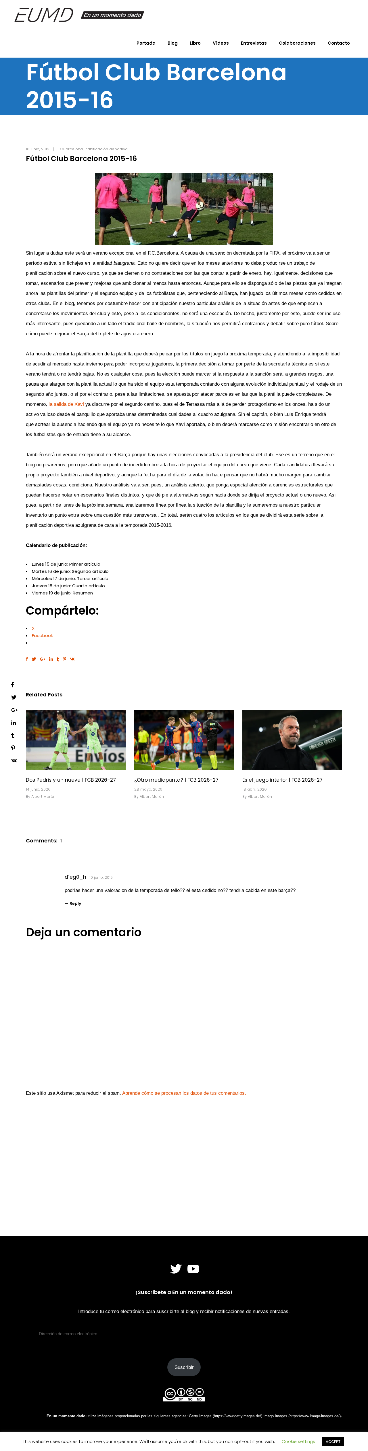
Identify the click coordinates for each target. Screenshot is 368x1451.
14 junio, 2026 (38, 789)
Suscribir (184, 1367)
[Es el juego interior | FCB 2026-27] (292, 740)
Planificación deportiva (106, 149)
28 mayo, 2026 (148, 789)
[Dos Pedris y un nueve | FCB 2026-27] (76, 740)
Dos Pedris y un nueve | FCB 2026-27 (71, 779)
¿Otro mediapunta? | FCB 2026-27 (176, 779)
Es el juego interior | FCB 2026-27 (282, 779)
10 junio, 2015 (37, 149)
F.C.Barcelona (70, 149)
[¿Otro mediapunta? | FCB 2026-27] (184, 740)
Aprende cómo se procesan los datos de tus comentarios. (184, 1093)
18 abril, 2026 (254, 789)
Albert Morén (43, 796)
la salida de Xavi (66, 404)
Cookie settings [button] (298, 1441)
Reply (75, 903)
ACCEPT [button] (333, 1441)
